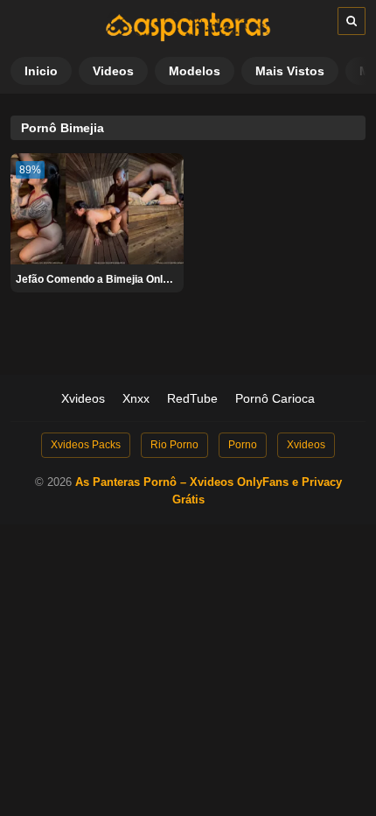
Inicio (41, 71)
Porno (242, 445)
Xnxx (136, 398)
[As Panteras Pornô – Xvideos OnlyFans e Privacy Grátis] (188, 38)
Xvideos (83, 398)
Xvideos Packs (86, 445)
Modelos (194, 71)
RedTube (192, 398)
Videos (113, 71)
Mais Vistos (289, 71)
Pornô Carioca (275, 398)
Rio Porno (174, 445)
